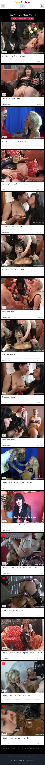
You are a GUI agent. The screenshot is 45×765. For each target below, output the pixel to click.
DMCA (24, 757)
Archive (22, 2)
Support (11, 757)
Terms (18, 757)
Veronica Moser (6, 62)
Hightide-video (6, 488)
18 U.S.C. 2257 (31, 757)
